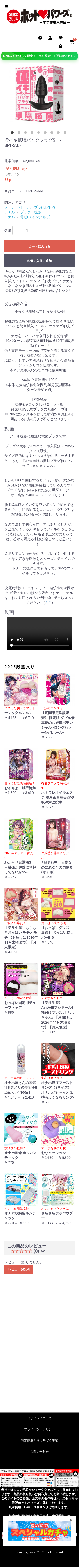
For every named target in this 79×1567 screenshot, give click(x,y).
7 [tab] (52, 133)
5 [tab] (39, 133)
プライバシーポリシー (39, 1429)
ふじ (48, 603)
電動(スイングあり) (35, 217)
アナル (9, 212)
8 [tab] (59, 133)
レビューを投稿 (19, 1269)
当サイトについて (39, 1418)
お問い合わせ (39, 1451)
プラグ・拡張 (30, 212)
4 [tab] (33, 133)
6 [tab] (46, 133)
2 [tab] (20, 133)
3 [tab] (26, 133)
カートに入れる (39, 246)
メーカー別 (13, 207)
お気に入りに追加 (39, 261)
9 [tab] (66, 133)
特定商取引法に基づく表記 (39, 1440)
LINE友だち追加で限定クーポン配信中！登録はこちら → (40, 55)
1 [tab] (13, 133)
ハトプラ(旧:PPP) (41, 207)
